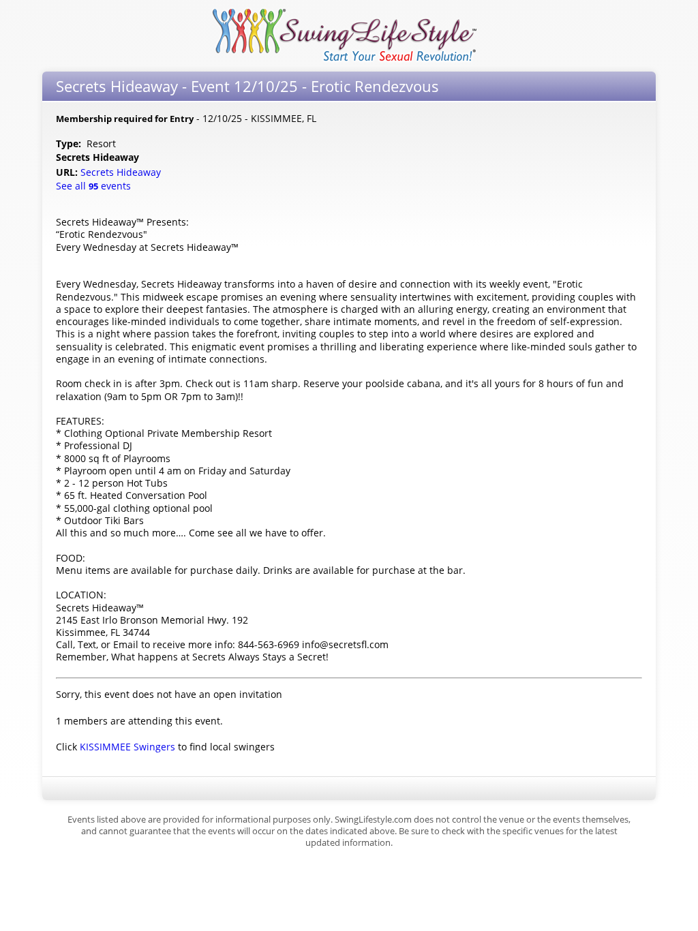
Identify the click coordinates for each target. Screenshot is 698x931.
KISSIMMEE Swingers (127, 746)
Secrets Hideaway (122, 172)
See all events (93, 185)
